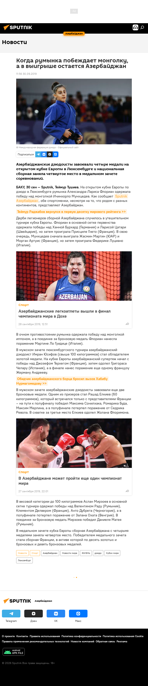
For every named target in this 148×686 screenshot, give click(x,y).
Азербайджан (50, 553)
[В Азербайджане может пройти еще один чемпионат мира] (74, 443)
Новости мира (69, 553)
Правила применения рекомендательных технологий (35, 641)
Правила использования (45, 636)
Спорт (23, 305)
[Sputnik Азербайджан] (19, 30)
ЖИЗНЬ (86, 553)
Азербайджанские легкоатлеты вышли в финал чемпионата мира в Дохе (64, 314)
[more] (127, 324)
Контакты (22, 636)
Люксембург (24, 560)
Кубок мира (112, 553)
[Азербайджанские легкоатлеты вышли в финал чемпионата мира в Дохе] (74, 276)
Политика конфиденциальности (81, 636)
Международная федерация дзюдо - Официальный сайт (49, 147)
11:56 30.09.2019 (26, 74)
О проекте (8, 636)
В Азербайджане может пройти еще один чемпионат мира (70, 481)
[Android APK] (14, 652)
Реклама (122, 641)
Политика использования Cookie (123, 636)
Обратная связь (105, 641)
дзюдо (98, 553)
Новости (22, 553)
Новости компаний (82, 641)
